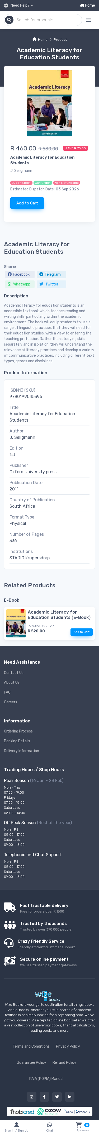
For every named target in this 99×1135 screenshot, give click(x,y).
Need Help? (20, 5)
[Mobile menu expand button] (88, 20)
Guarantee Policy (31, 1062)
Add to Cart (27, 203)
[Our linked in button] (69, 1097)
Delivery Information (21, 751)
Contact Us (13, 673)
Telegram (53, 274)
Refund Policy (64, 1062)
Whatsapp (21, 284)
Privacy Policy (68, 1046)
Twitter (51, 284)
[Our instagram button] (31, 1097)
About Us (12, 682)
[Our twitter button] (57, 1097)
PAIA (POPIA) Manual (46, 1078)
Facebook (21, 274)
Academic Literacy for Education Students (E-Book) (59, 614)
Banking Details (17, 741)
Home (89, 5)
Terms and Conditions (31, 1046)
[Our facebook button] (44, 1097)
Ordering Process (18, 731)
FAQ (7, 692)
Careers (10, 702)
